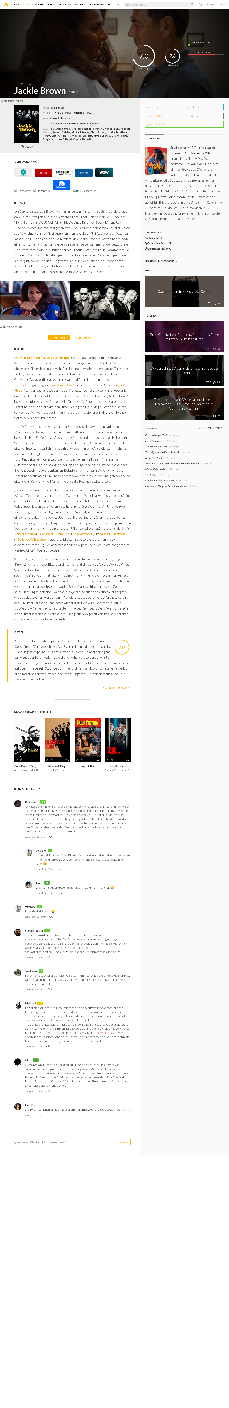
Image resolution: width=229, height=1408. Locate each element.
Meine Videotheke (155, 469)
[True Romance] (118, 737)
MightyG (30, 1003)
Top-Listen (64, 4)
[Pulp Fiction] (88, 737)
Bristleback (32, 802)
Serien (50, 4)
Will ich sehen (196, 107)
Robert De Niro (25, 534)
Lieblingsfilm (156, 116)
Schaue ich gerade (158, 124)
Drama (59, 113)
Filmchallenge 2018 (156, 435)
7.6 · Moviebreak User (200, 52)
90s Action (151, 474)
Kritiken (37, 4)
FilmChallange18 (154, 440)
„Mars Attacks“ (82, 534)
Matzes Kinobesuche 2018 (159, 480)
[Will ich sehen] (21, 759)
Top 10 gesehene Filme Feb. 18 (162, 452)
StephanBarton (34, 930)
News (16, 4)
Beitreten (211, 4)
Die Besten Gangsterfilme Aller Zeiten (166, 486)
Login (223, 4)
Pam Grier (64, 534)
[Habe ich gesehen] (16, 759)
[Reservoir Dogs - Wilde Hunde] (57, 737)
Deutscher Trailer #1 (159, 243)
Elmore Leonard (89, 123)
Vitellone (41, 850)
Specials (80, 4)
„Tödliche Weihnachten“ (32, 539)
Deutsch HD (155, 238)
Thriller (79, 113)
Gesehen (154, 107)
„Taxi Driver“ (46, 534)
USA (88, 113)
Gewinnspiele (97, 4)
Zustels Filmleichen (156, 446)
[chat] (201, 4)
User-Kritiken (83, 337)
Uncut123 (31, 1105)
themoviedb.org (15, 100)
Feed (110, 4)
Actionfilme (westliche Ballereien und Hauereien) (172, 463)
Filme (26, 4)
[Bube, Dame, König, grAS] (27, 737)
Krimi (68, 113)
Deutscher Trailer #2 (159, 248)
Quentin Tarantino (67, 123)
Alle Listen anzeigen (211, 428)
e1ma (28, 1060)
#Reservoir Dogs (103, 1032)
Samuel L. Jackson (112, 534)
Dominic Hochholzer (117, 688)
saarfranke (31, 971)
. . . (118, 3)
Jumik (39, 883)
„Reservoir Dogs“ (62, 385)
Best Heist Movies (155, 457)
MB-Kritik (59, 337)
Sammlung (195, 116)
